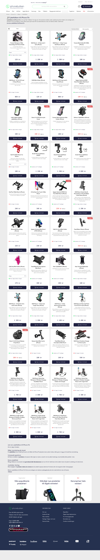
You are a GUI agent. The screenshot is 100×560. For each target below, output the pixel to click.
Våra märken (45, 516)
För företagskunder (68, 516)
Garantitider (45, 521)
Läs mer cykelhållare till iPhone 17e (15, 23)
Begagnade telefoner (55, 11)
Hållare (18, 14)
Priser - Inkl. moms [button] (88, 1)
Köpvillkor (65, 512)
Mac (39, 11)
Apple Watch (26, 11)
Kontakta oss (66, 519)
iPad (13, 11)
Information (90, 11)
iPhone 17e (13, 14)
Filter (17, 28)
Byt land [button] (80, 1)
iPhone (8, 11)
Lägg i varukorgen (18, 63)
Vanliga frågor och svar (48, 519)
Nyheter (79, 11)
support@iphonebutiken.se (16, 522)
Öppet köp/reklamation (69, 514)
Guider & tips (45, 514)
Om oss (44, 512)
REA (84, 11)
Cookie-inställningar (68, 521)
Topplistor (71, 11)
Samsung (33, 11)
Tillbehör (45, 11)
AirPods (18, 11)
